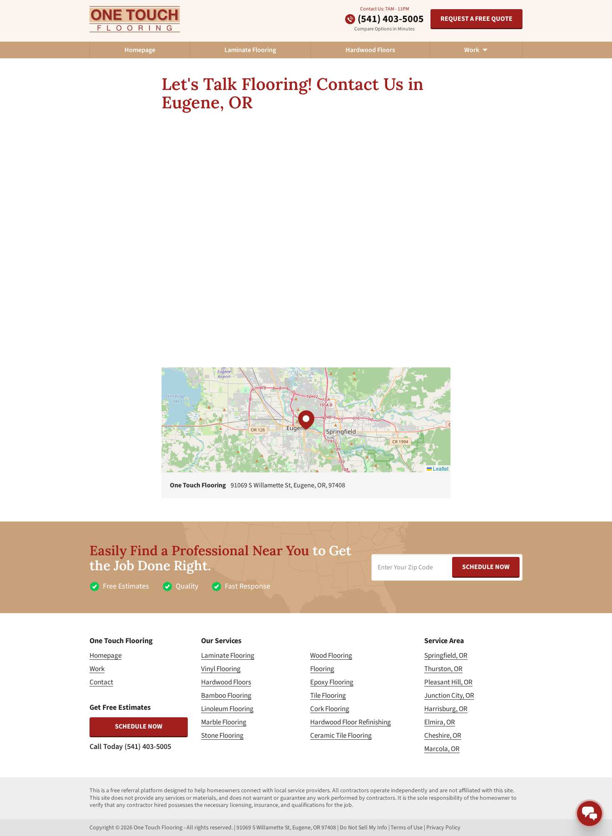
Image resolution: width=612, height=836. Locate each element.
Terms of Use (407, 828)
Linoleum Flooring (227, 709)
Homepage (139, 50)
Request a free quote (476, 18)
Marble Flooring (223, 722)
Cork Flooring (329, 709)
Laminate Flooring (250, 50)
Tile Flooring (328, 696)
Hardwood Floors (370, 50)
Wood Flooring (331, 656)
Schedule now (138, 726)
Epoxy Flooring (331, 682)
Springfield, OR (446, 656)
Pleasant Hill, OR (448, 682)
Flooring (322, 669)
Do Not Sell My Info (363, 828)
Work (97, 669)
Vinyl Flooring (221, 669)
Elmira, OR (439, 722)
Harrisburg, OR (446, 709)
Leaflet (440, 468)
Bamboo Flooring (226, 696)
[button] (306, 420)
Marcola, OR (442, 749)
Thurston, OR (443, 669)
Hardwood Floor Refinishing (350, 722)
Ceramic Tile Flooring (341, 736)
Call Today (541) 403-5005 (130, 746)
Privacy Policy (443, 828)
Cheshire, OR (442, 736)
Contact (101, 682)
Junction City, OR (449, 696)
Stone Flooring (222, 736)
